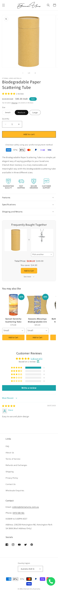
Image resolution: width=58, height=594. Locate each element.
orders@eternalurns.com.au (25, 507)
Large (35, 112)
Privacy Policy (12, 478)
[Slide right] (35, 73)
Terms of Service (13, 459)
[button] (3, 5)
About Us (10, 452)
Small (9, 113)
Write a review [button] (29, 387)
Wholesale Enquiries (15, 490)
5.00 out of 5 (36, 358)
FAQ (7, 446)
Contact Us (11, 484)
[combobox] (42, 254)
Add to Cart (13, 337)
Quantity (5, 119)
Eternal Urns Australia (32, 589)
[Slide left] (23, 73)
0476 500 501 (18, 512)
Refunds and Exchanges (16, 465)
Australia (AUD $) (27, 569)
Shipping (14, 103)
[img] (8, 406)
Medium (21, 112)
